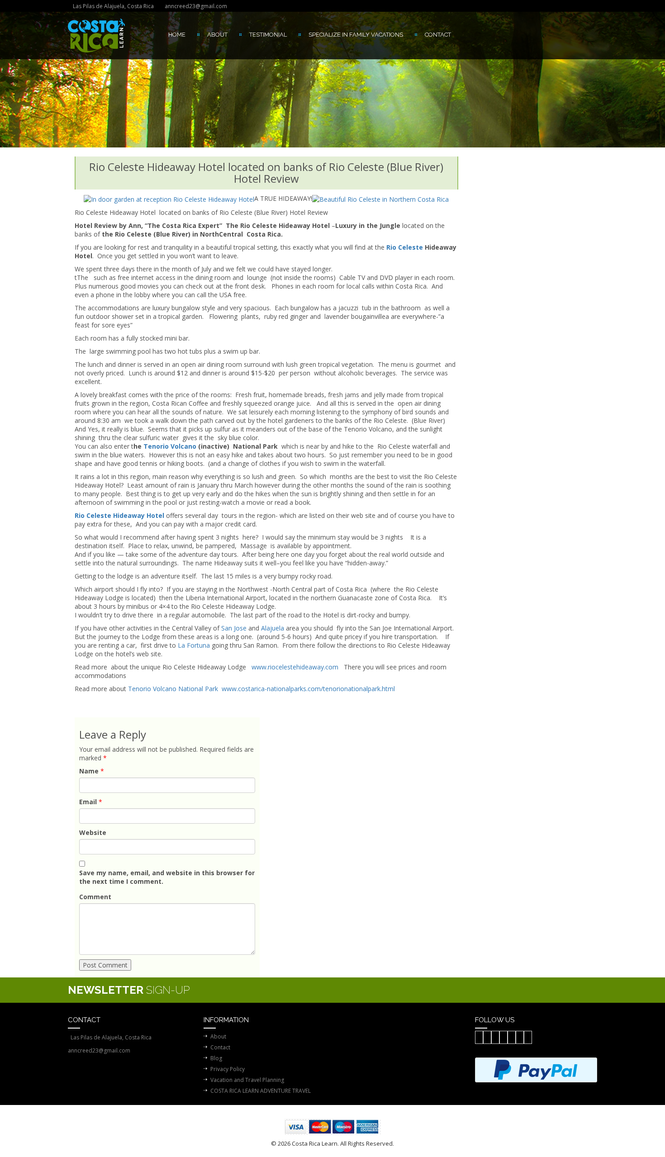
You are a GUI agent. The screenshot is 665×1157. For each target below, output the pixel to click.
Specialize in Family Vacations (356, 34)
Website (92, 832)
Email (88, 801)
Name (89, 771)
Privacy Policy (227, 1069)
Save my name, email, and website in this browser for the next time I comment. (167, 877)
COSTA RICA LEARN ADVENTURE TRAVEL (260, 1091)
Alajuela (272, 628)
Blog (216, 1058)
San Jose (234, 628)
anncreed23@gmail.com (196, 6)
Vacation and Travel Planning (247, 1080)
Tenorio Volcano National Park (173, 688)
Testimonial (268, 34)
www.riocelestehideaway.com (295, 667)
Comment (95, 896)
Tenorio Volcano (169, 446)
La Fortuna (194, 645)
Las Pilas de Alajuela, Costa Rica (113, 6)
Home (176, 34)
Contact (438, 34)
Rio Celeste (404, 247)
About (217, 34)
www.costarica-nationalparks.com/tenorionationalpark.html (308, 688)
